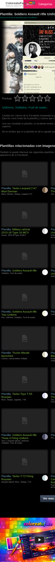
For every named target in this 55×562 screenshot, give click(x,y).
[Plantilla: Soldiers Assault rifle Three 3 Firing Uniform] (24, 420)
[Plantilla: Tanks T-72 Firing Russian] (24, 462)
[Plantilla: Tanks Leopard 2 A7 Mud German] (24, 174)
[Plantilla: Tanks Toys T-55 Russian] (24, 379)
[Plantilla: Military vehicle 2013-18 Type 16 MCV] (24, 215)
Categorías (45, 4)
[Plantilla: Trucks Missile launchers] (24, 338)
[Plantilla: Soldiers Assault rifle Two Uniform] (24, 297)
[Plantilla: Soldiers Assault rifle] (24, 256)
